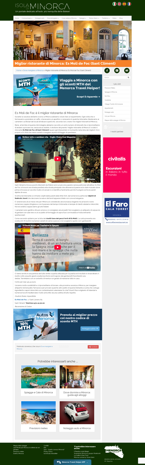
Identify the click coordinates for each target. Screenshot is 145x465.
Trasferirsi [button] (105, 18)
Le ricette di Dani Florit (81, 455)
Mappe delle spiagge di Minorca (115, 120)
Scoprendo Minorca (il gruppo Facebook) (87, 453)
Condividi (94, 347)
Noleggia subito (89, 329)
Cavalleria (108, 100)
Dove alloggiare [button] (52, 18)
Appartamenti (109, 108)
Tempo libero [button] (93, 18)
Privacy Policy (48, 451)
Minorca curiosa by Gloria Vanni (84, 457)
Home (17, 18)
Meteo (114, 18)
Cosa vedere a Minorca (69, 18)
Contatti (46, 445)
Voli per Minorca (110, 116)
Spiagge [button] (82, 18)
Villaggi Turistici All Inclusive (114, 104)
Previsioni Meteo (110, 88)
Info (45, 447)
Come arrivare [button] (26, 18)
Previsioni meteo (18, 451)
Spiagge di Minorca (111, 92)
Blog (121, 18)
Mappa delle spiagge (20, 445)
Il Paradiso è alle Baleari (81, 451)
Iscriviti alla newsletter (51, 453)
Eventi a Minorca (18, 453)
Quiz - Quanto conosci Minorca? (54, 449)
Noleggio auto (39, 18)
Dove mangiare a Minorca (33, 70)
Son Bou (107, 96)
